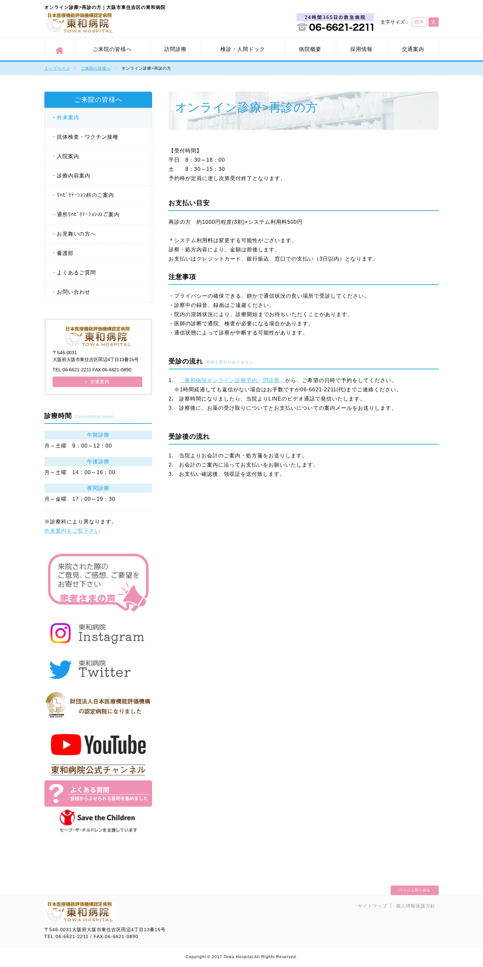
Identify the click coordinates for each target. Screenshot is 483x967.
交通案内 (413, 49)
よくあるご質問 (76, 272)
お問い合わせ (73, 292)
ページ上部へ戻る (414, 890)
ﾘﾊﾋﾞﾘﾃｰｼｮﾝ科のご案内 (85, 195)
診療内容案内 (73, 175)
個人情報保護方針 (415, 906)
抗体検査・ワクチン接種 (87, 137)
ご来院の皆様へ (112, 49)
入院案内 (68, 156)
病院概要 (310, 49)
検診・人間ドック (242, 49)
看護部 (65, 253)
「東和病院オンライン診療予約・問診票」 (232, 380)
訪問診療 (175, 49)
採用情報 (361, 49)
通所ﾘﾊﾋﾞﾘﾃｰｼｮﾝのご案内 (88, 214)
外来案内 (68, 117)
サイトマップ (372, 906)
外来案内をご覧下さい (72, 531)
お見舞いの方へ (76, 234)
